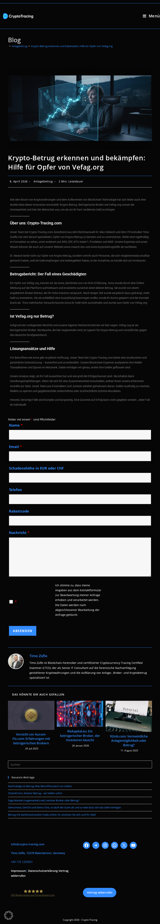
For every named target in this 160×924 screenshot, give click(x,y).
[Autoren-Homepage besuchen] (16, 661)
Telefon (15, 489)
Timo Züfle (38, 655)
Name (16, 425)
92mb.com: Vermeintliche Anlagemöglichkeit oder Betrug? (129, 740)
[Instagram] (105, 845)
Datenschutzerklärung (43, 871)
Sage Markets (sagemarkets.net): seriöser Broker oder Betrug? (43, 800)
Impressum (18, 871)
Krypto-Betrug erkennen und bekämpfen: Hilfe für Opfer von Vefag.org (72, 46)
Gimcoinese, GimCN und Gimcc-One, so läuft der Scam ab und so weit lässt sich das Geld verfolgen (64, 807)
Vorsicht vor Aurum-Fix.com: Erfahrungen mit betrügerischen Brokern (31, 738)
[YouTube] (133, 845)
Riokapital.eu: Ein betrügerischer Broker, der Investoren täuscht (80, 735)
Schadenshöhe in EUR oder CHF (36, 468)
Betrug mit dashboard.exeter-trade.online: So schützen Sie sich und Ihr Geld (52, 814)
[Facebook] (86, 845)
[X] (123, 845)
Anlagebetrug (43, 181)
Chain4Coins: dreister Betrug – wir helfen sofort (35, 793)
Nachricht (19, 532)
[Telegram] (95, 845)
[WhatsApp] (114, 845)
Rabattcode (19, 511)
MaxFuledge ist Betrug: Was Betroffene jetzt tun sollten (40, 786)
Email (15, 446)
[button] (8, 915)
